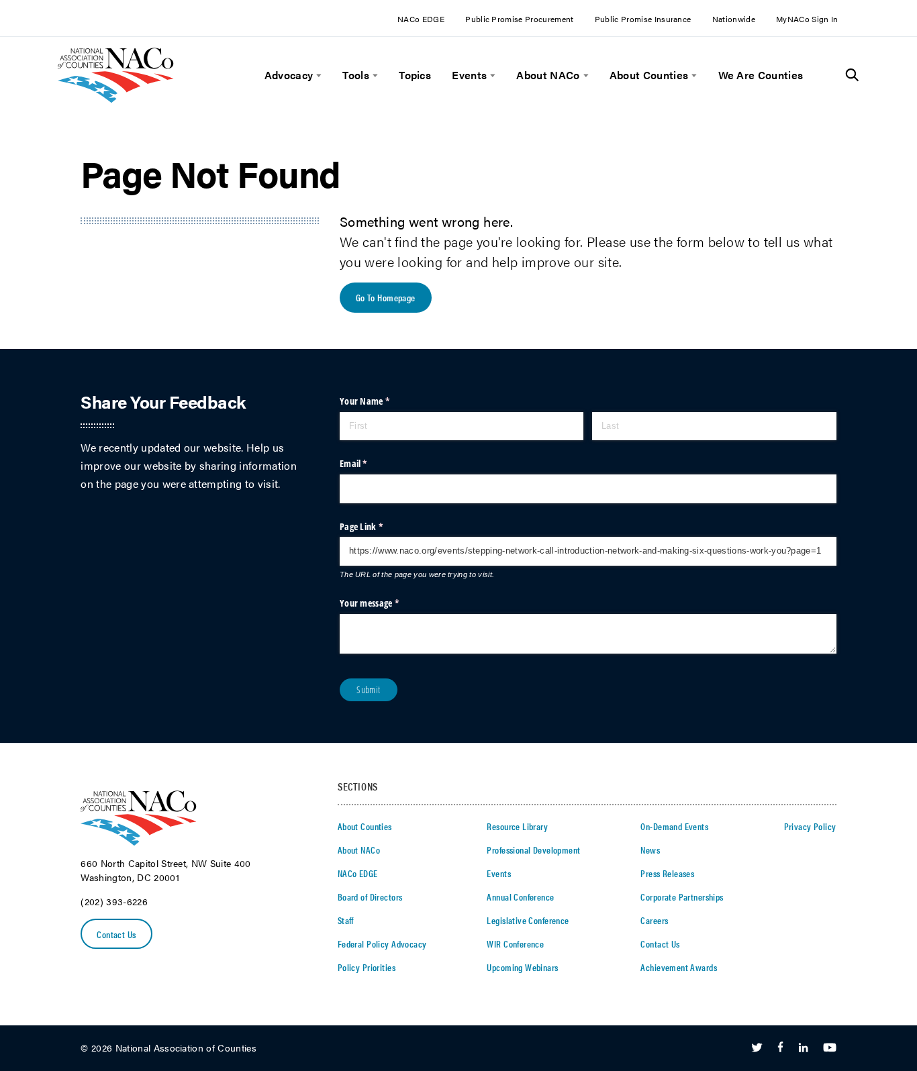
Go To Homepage (386, 297)
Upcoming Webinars (522, 967)
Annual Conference (520, 896)
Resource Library (517, 826)
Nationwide (733, 19)
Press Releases (667, 873)
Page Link (378, 526)
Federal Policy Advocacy (382, 943)
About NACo (547, 75)
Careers (654, 920)
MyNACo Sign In (807, 19)
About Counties (649, 75)
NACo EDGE (420, 19)
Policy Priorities (366, 967)
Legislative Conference (528, 920)
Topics (415, 75)
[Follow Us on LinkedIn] (803, 1048)
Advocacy (288, 75)
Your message (386, 603)
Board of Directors (370, 896)
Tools (355, 75)
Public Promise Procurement (519, 19)
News (650, 849)
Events (469, 75)
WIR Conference (515, 943)
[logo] (116, 99)
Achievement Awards (678, 967)
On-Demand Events (674, 826)
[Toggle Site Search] (852, 75)
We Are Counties (761, 75)
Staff (346, 920)
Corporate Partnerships (681, 896)
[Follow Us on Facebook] (780, 1048)
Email (370, 463)
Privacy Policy (810, 826)
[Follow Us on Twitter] (757, 1048)
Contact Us (116, 934)
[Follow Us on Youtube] (829, 1048)
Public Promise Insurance (643, 19)
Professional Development (533, 849)
